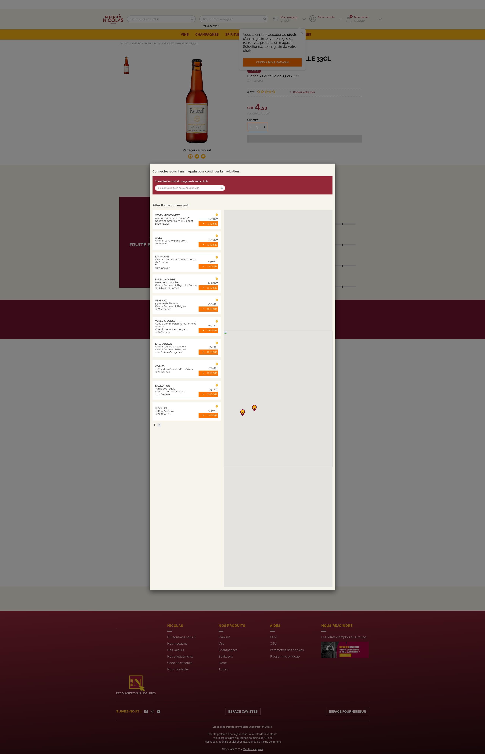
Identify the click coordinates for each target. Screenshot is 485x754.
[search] (190, 188)
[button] (222, 188)
